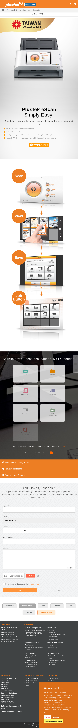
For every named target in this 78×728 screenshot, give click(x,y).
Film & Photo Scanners (9, 627)
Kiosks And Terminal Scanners (12, 637)
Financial (5, 684)
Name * (6, 506)
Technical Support (31, 680)
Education (5, 682)
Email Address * (9, 537)
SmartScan (52, 632)
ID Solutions (6, 699)
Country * (6, 517)
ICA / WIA (52, 664)
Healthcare (5, 688)
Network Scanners (23, 10)
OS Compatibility (31, 683)
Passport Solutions (8, 695)
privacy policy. (34, 584)
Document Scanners (8, 632)
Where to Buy (46, 612)
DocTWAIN (52, 663)
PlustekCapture (32, 664)
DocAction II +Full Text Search (36, 634)
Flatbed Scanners (8, 630)
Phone (5, 527)
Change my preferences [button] (53, 721)
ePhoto (50, 645)
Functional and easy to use (17, 462)
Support (57, 606)
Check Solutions (7, 701)
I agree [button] (47, 717)
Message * (7, 548)
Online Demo (30, 4)
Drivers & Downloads (32, 678)
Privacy (34, 726)
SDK (50, 658)
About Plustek (53, 678)
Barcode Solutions (8, 697)
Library (4, 686)
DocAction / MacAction (33, 632)
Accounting (5, 681)
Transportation (7, 690)
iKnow (29, 650)
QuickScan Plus (53, 647)
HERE (63, 446)
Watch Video (40, 145)
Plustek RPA (31, 666)
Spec (43, 606)
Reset (58, 590)
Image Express (53, 639)
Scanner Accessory (8, 641)
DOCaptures (31, 660)
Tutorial (29, 612)
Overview (10, 606)
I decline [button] (56, 717)
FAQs (27, 685)
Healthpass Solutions (9, 703)
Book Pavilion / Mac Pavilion (35, 630)
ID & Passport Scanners (10, 639)
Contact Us (52, 680)
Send (20, 590)
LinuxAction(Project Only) (57, 634)
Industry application (13, 469)
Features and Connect (15, 475)
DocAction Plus (31, 635)
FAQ (71, 606)
